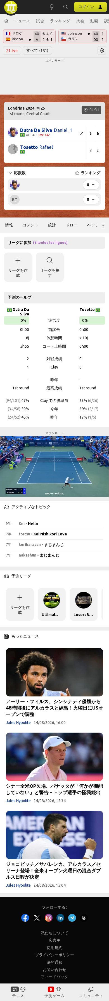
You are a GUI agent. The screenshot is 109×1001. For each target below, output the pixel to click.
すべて (37, 50)
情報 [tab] (9, 225)
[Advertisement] (54, 77)
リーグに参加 (38, 242)
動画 (94, 20)
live (12, 50)
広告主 (54, 940)
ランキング (60, 20)
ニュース (22, 20)
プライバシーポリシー (54, 955)
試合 (40, 20)
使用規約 (54, 947)
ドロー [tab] (71, 225)
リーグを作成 (18, 273)
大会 (80, 20)
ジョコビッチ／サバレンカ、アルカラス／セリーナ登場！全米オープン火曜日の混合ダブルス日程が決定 (53, 870)
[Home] (6, 21)
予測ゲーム (54, 995)
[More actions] (103, 225)
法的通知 (54, 962)
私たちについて (54, 933)
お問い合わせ (54, 969)
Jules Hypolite (18, 722)
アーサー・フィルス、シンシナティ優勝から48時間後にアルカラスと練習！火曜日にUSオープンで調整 (54, 708)
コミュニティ (91, 995)
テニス (18, 995)
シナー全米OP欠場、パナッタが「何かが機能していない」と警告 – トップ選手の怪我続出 (54, 789)
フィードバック (54, 977)
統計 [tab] (52, 225)
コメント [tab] (30, 225)
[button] (66, 7)
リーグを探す (50, 273)
